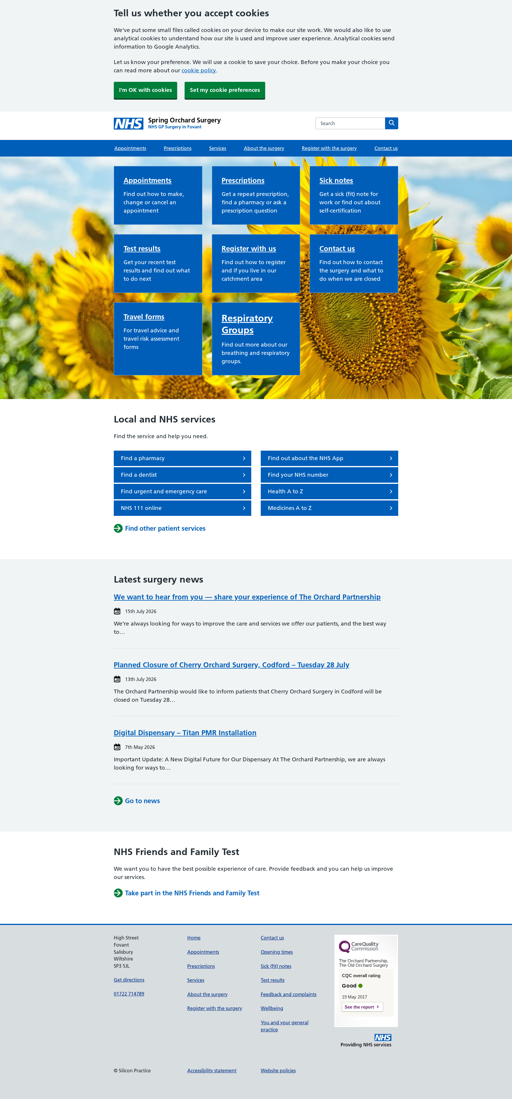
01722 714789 (129, 994)
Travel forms (144, 316)
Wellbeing (272, 1008)
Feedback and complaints (288, 994)
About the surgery (264, 148)
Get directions (129, 980)
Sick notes (336, 180)
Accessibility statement (211, 1071)
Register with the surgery (329, 148)
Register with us (249, 248)
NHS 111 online (141, 508)
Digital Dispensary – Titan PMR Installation (185, 732)
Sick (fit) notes (276, 966)
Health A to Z (285, 491)
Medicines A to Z (290, 508)
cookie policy (199, 70)
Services (217, 148)
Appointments (130, 148)
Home (194, 938)
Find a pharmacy (143, 458)
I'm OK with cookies (145, 90)
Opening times (277, 952)
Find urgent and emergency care (164, 491)
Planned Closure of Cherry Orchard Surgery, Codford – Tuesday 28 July (231, 665)
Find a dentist (139, 474)
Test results (142, 248)
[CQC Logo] (359, 951)
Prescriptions (177, 148)
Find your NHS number (298, 474)
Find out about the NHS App (305, 458)
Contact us (386, 148)
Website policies (278, 1071)
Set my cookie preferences (225, 90)
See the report (359, 1006)
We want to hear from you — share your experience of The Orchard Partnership (247, 597)
